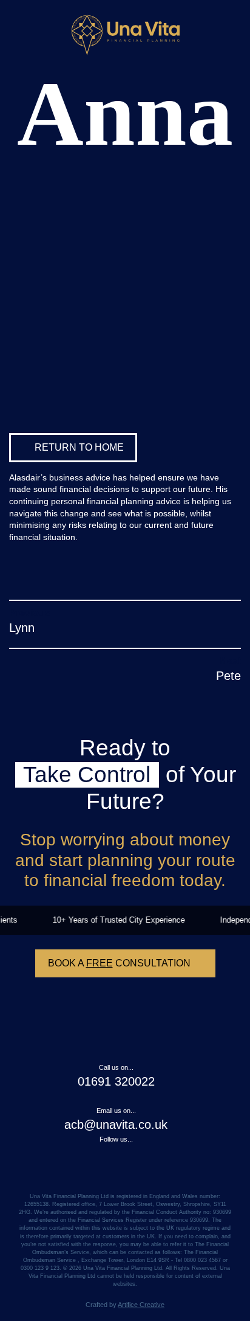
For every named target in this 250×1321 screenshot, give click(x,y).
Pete (228, 675)
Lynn (22, 627)
